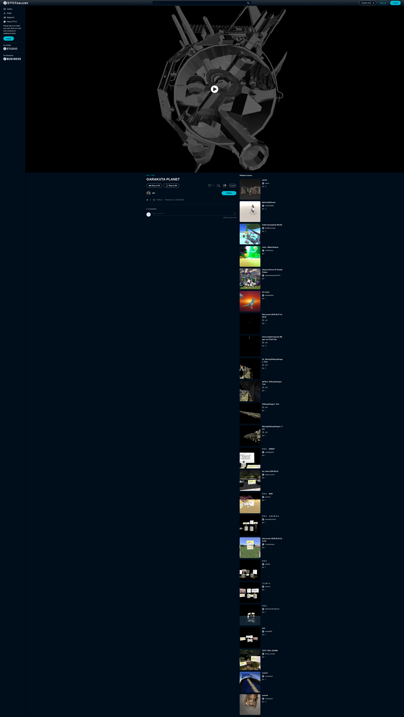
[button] (210, 185)
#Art (148, 175)
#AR (153, 175)
